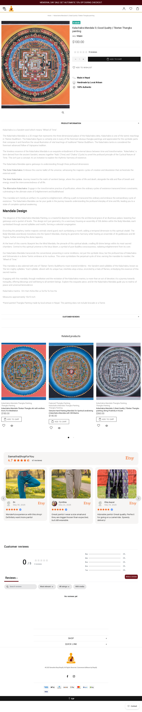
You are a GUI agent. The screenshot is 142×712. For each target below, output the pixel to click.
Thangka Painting (8, 405)
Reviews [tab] (11, 577)
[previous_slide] (3, 498)
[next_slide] (138, 498)
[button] (105, 554)
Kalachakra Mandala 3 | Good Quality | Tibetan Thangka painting (118, 409)
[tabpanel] (23, 388)
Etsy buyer (64, 502)
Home (49, 15)
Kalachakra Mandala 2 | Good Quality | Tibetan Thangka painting (23, 409)
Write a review (131, 577)
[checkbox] (79, 586)
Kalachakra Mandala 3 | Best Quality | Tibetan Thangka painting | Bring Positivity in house (70, 409)
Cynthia (17, 502)
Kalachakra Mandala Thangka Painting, (16, 403)
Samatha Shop (11, 9)
